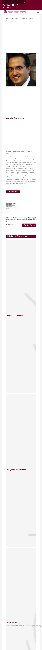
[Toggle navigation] (37, 12)
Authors (23, 18)
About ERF (6, 8)
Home (8, 18)
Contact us (15, 8)
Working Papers (29, 225)
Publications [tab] (13, 191)
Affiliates (15, 18)
